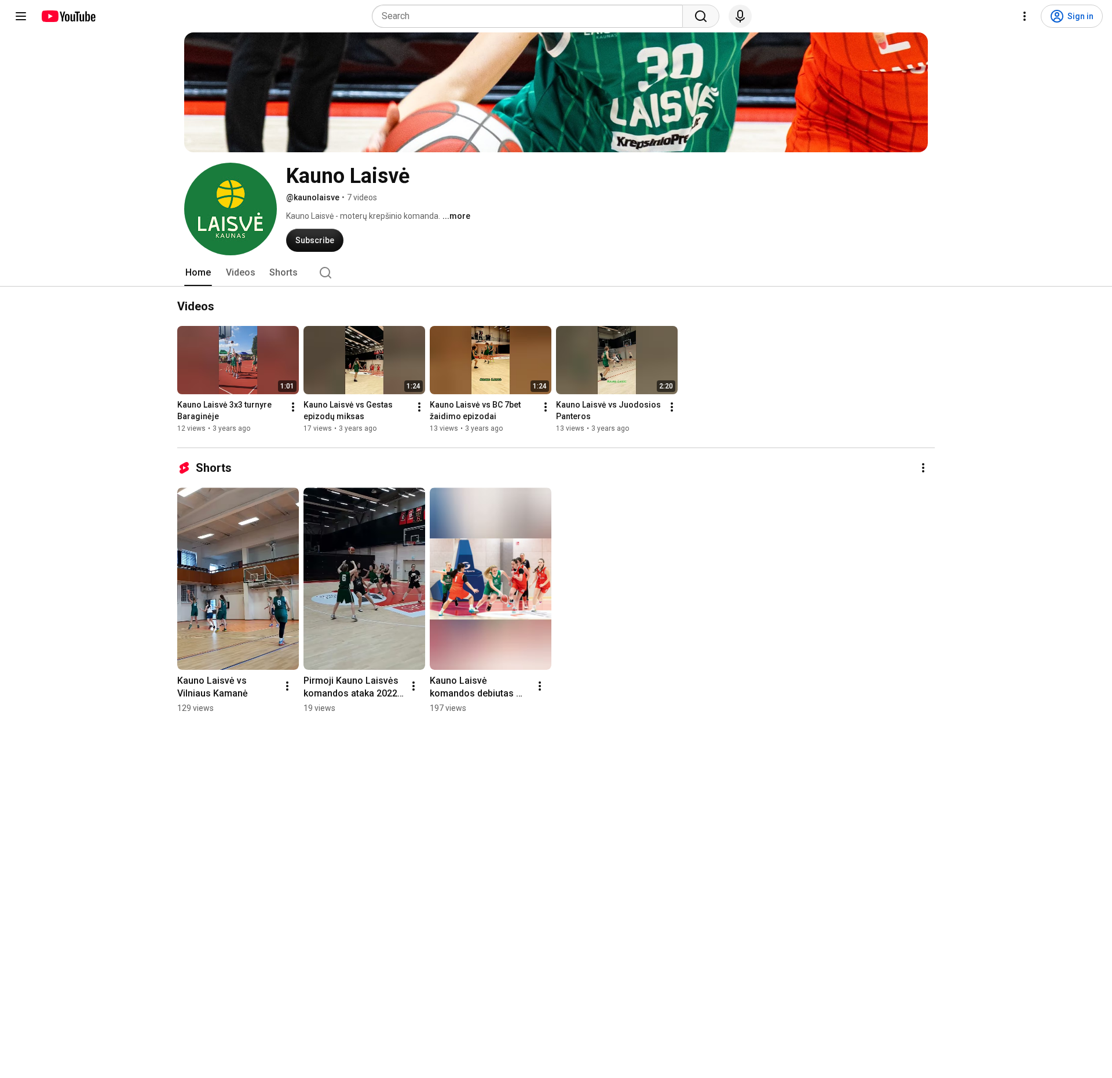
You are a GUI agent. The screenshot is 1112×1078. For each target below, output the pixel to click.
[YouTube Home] (68, 16)
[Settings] (1024, 16)
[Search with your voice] (740, 16)
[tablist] (556, 273)
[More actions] (293, 407)
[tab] (198, 273)
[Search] (700, 16)
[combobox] (531, 16)
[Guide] (21, 16)
